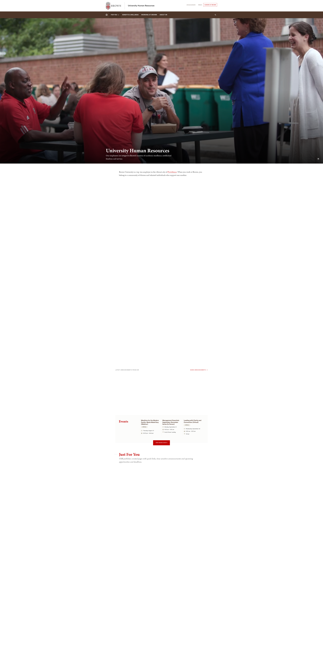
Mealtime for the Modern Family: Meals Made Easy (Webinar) (150, 422)
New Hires (120, 470)
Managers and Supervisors (127, 484)
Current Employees (124, 477)
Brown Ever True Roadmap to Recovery (129, 397)
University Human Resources (141, 6)
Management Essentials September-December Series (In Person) (170, 422)
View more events (161, 442)
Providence (172, 172)
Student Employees (124, 491)
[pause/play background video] (318, 158)
